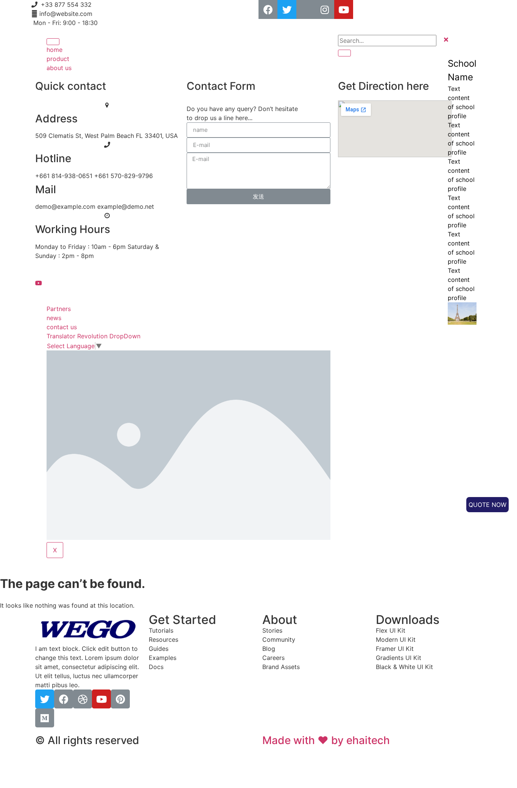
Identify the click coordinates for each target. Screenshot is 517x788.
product (58, 59)
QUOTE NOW (487, 504)
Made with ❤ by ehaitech (326, 740)
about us (59, 68)
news (54, 318)
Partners (59, 309)
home (54, 49)
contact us (62, 327)
